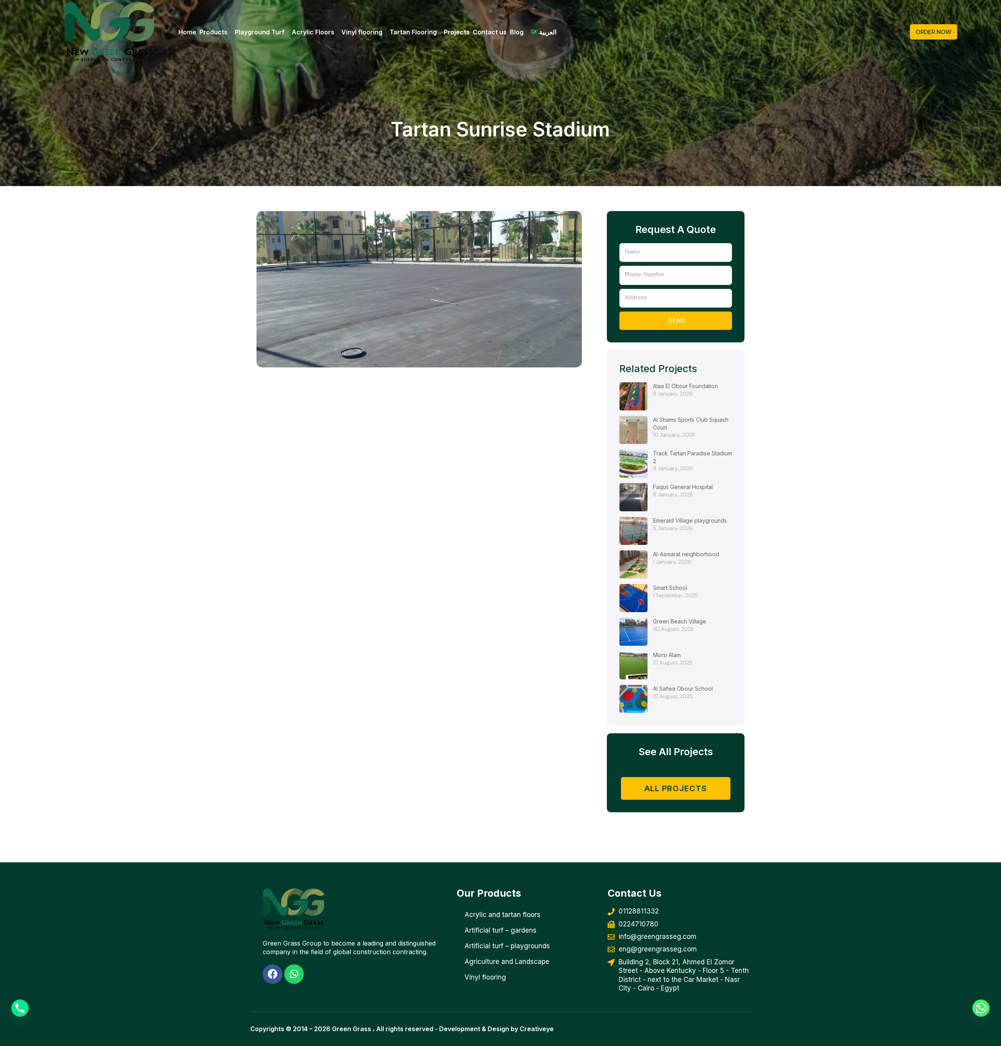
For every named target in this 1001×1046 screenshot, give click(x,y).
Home (187, 32)
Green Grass (351, 1029)
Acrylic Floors (313, 32)
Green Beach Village (679, 621)
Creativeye (537, 1029)
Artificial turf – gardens (500, 930)
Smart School (670, 587)
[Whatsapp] (981, 1008)
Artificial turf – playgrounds (507, 946)
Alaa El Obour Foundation (685, 386)
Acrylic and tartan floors (502, 915)
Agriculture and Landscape (507, 961)
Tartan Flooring (413, 32)
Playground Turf (260, 32)
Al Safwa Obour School (683, 688)
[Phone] (20, 1008)
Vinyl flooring (361, 32)
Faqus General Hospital (683, 487)
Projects (457, 32)
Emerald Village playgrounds (690, 520)
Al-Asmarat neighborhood (686, 554)
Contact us (490, 32)
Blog (517, 32)
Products (213, 32)
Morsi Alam (667, 655)
